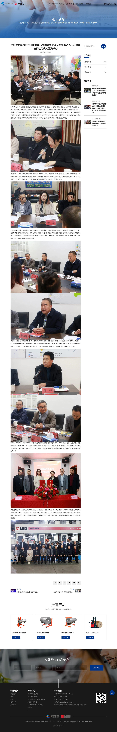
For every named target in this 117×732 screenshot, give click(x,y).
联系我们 (88, 4)
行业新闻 (87, 67)
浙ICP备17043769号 (84, 721)
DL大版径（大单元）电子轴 (36, 699)
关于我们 (51, 4)
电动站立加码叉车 (67, 633)
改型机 (30, 707)
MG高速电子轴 (32, 702)
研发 (70, 4)
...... (28, 710)
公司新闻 (34, 23)
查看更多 (16, 637)
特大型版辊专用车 (18, 633)
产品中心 (61, 4)
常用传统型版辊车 (43, 633)
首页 (56, 4)
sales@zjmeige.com (67, 702)
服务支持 (75, 4)
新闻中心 (82, 4)
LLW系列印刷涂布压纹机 (35, 705)
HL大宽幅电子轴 (33, 696)
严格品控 (69, 7)
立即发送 (96, 668)
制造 (67, 4)
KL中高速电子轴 (33, 694)
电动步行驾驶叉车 (92, 633)
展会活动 (87, 72)
